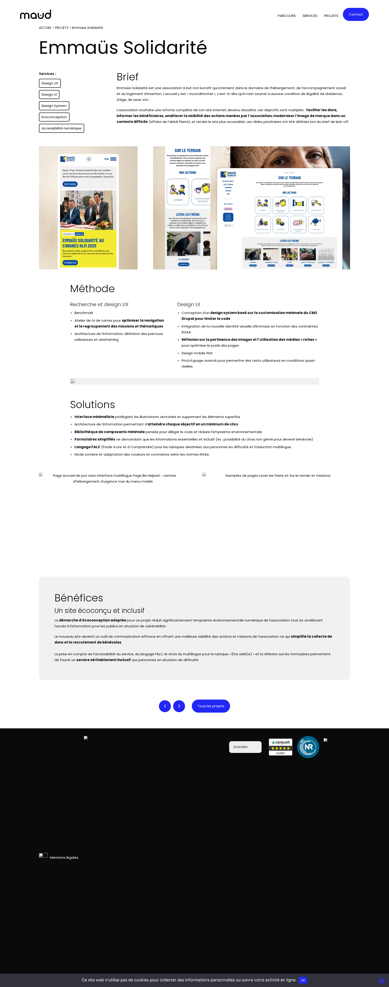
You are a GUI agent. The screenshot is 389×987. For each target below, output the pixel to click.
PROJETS (331, 15)
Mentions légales (64, 857)
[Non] (382, 981)
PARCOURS (287, 15)
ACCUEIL (45, 27)
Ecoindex (241, 747)
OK (303, 980)
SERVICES (310, 15)
